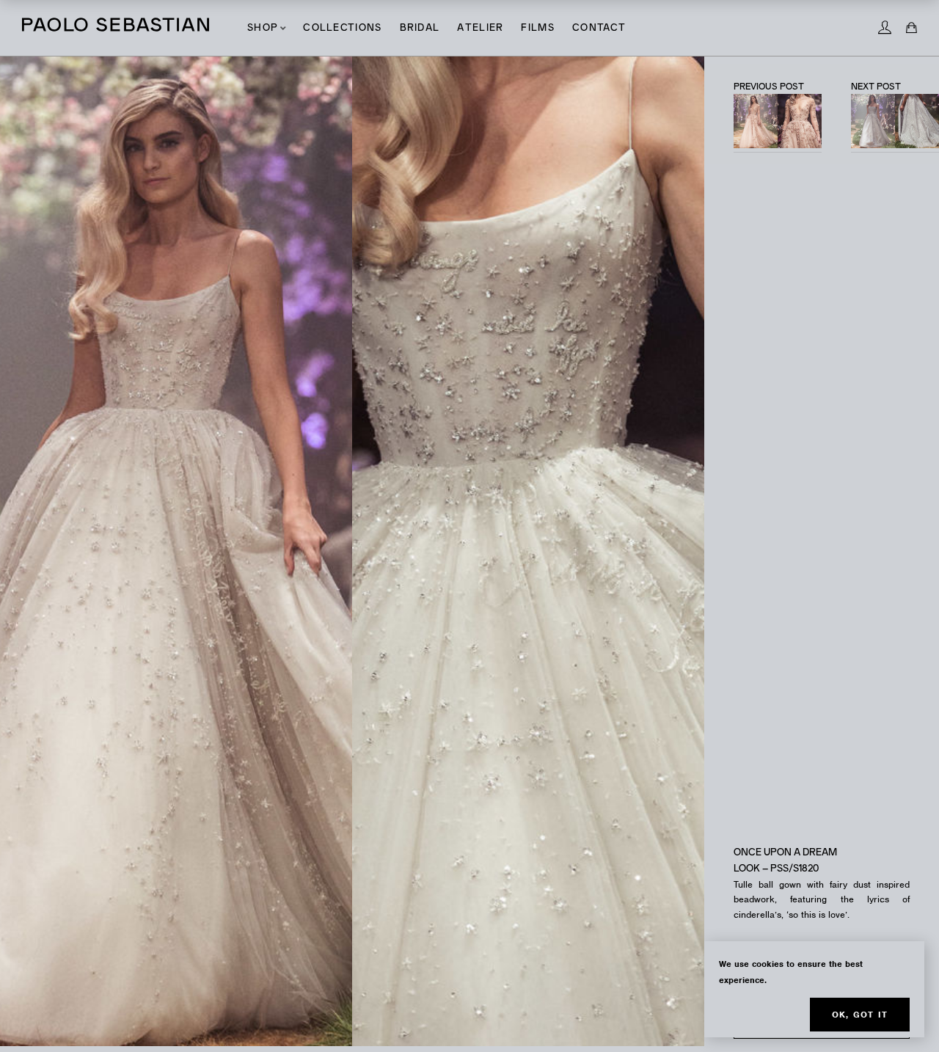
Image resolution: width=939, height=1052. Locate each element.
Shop (262, 28)
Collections (342, 28)
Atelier (480, 28)
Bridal (420, 28)
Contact (599, 28)
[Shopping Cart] (911, 28)
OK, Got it (860, 1014)
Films (538, 28)
